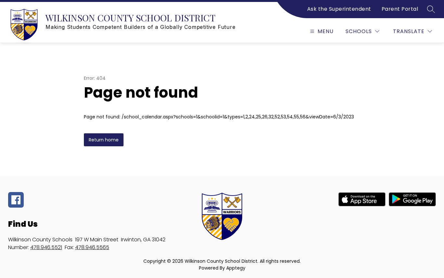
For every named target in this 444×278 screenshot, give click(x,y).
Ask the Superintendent (339, 9)
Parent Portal (400, 9)
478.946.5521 (46, 247)
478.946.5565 (92, 247)
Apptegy (235, 268)
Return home (104, 140)
